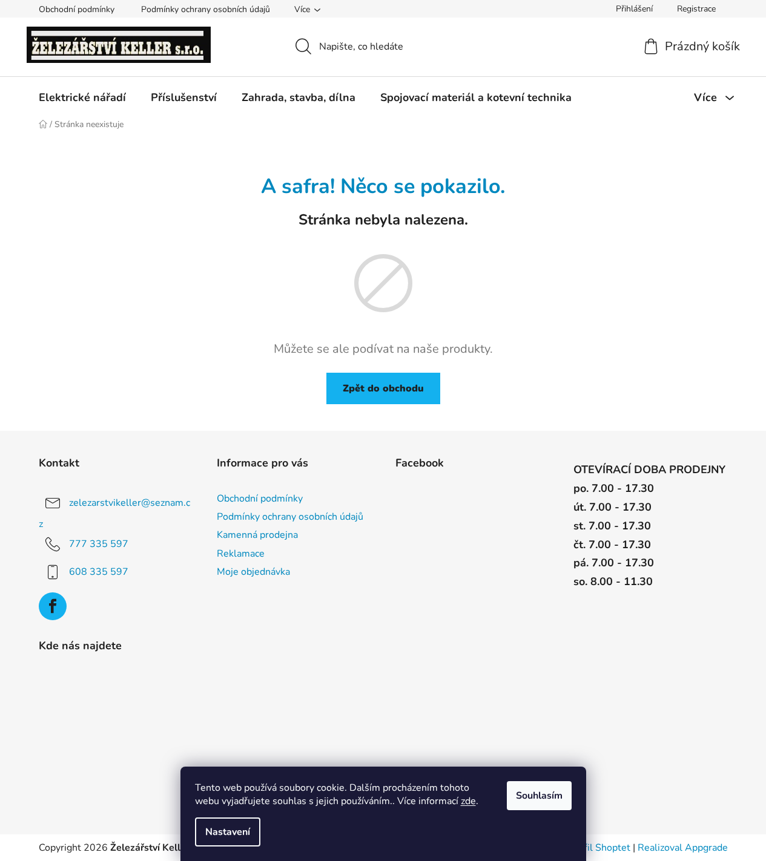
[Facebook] (53, 606)
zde (468, 801)
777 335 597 (98, 544)
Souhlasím (539, 795)
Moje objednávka (253, 571)
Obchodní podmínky (76, 9)
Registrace (696, 9)
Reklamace (241, 553)
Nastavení (227, 832)
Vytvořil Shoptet (594, 847)
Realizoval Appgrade (683, 847)
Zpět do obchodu (383, 388)
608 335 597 (98, 571)
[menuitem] (82, 97)
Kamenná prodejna (257, 535)
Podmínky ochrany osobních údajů (205, 9)
